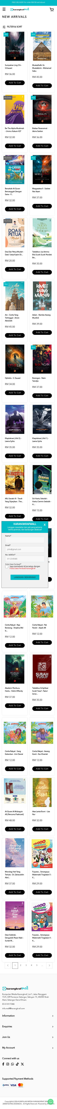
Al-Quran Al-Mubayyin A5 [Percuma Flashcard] (14, 813)
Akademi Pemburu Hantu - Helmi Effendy (14, 689)
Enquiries (7, 1027)
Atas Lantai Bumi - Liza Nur (41, 813)
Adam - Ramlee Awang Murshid (41, 316)
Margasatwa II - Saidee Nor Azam (41, 190)
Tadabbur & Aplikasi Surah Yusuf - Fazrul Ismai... (40, 691)
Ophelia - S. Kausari (12, 378)
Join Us (6, 1037)
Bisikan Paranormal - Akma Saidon (40, 130)
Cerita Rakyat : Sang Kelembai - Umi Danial (14, 753)
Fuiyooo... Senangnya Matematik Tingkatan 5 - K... (42, 875)
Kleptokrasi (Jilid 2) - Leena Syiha (13, 440)
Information (8, 1016)
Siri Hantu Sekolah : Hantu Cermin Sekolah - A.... (41, 501)
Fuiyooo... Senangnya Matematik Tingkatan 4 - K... (42, 938)
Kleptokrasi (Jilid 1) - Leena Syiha (40, 440)
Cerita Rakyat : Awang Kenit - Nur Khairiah (41, 753)
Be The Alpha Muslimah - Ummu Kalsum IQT (14, 130)
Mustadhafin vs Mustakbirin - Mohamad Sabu (41, 68)
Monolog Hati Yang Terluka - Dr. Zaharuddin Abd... (14, 875)
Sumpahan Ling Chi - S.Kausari (13, 66)
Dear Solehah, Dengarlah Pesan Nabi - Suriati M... (14, 938)
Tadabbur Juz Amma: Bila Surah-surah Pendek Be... (42, 255)
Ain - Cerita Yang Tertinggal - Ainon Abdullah (12, 318)
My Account (8, 1048)
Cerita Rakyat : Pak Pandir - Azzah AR (39, 626)
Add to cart (15, 83)
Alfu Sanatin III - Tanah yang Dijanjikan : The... (14, 500)
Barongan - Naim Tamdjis (39, 379)
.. (42, 965)
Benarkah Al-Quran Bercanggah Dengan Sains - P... (13, 191)
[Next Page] (49, 965)
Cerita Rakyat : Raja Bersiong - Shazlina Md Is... (14, 628)
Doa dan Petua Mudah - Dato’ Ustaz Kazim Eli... (14, 253)
